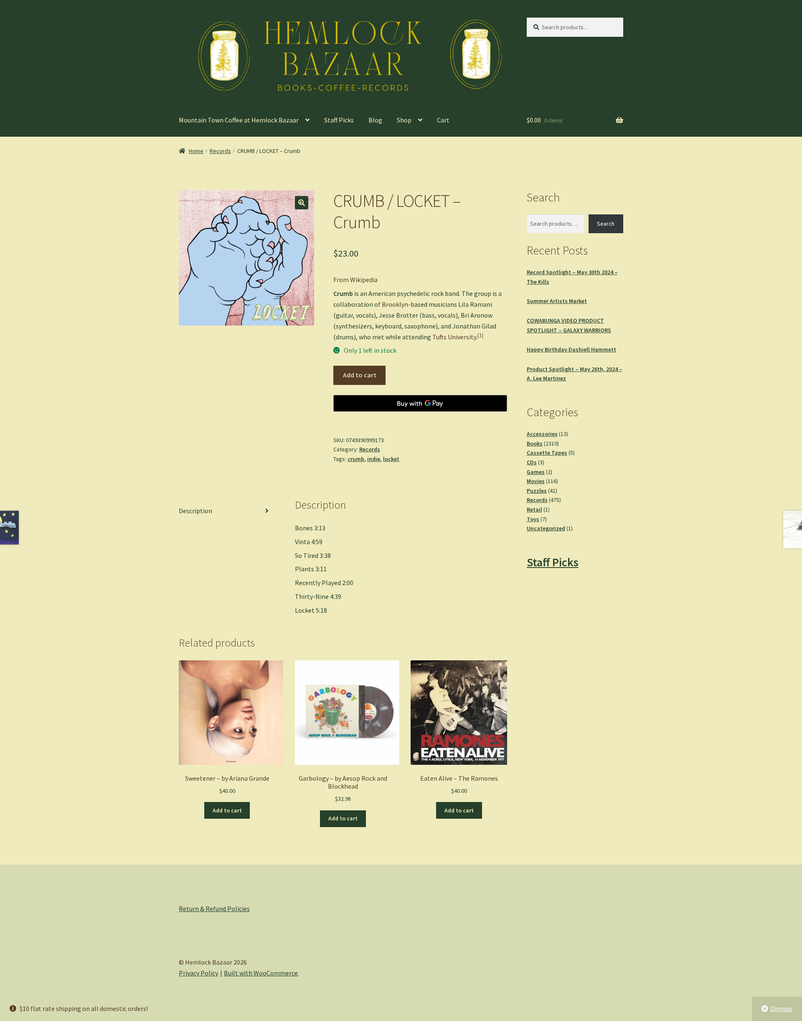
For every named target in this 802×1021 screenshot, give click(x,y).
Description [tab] (195, 511)
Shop (404, 120)
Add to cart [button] (227, 810)
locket (391, 459)
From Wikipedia (355, 279)
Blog (375, 120)
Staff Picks (339, 120)
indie (373, 459)
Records (220, 151)
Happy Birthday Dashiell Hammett (571, 349)
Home (196, 151)
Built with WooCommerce (261, 973)
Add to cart (359, 375)
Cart (443, 120)
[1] (480, 335)
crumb (356, 459)
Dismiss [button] (781, 1008)
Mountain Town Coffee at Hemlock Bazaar (239, 120)
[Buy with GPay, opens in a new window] (420, 403)
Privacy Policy (198, 973)
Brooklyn (395, 304)
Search (605, 223)
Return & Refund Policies (214, 908)
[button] (301, 202)
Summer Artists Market (557, 301)
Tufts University (454, 337)
